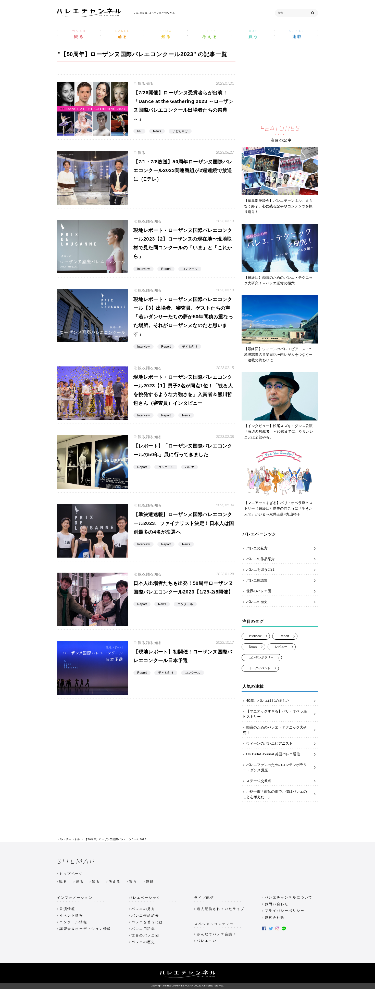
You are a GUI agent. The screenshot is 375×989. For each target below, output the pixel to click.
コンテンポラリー (261, 657)
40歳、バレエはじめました (268, 700)
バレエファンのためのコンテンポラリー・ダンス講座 (275, 767)
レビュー (281, 647)
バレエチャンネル (69, 839)
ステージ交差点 (258, 781)
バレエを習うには (260, 570)
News (253, 647)
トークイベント (259, 668)
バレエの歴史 (257, 602)
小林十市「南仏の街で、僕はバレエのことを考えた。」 (275, 794)
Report (284, 636)
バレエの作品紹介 (260, 559)
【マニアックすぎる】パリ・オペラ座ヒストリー (275, 714)
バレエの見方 (257, 548)
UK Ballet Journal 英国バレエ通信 (273, 754)
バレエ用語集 (257, 580)
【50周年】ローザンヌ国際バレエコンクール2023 (115, 839)
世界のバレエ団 (258, 591)
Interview (255, 636)
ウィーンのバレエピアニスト (269, 743)
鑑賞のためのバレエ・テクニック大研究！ (275, 730)
